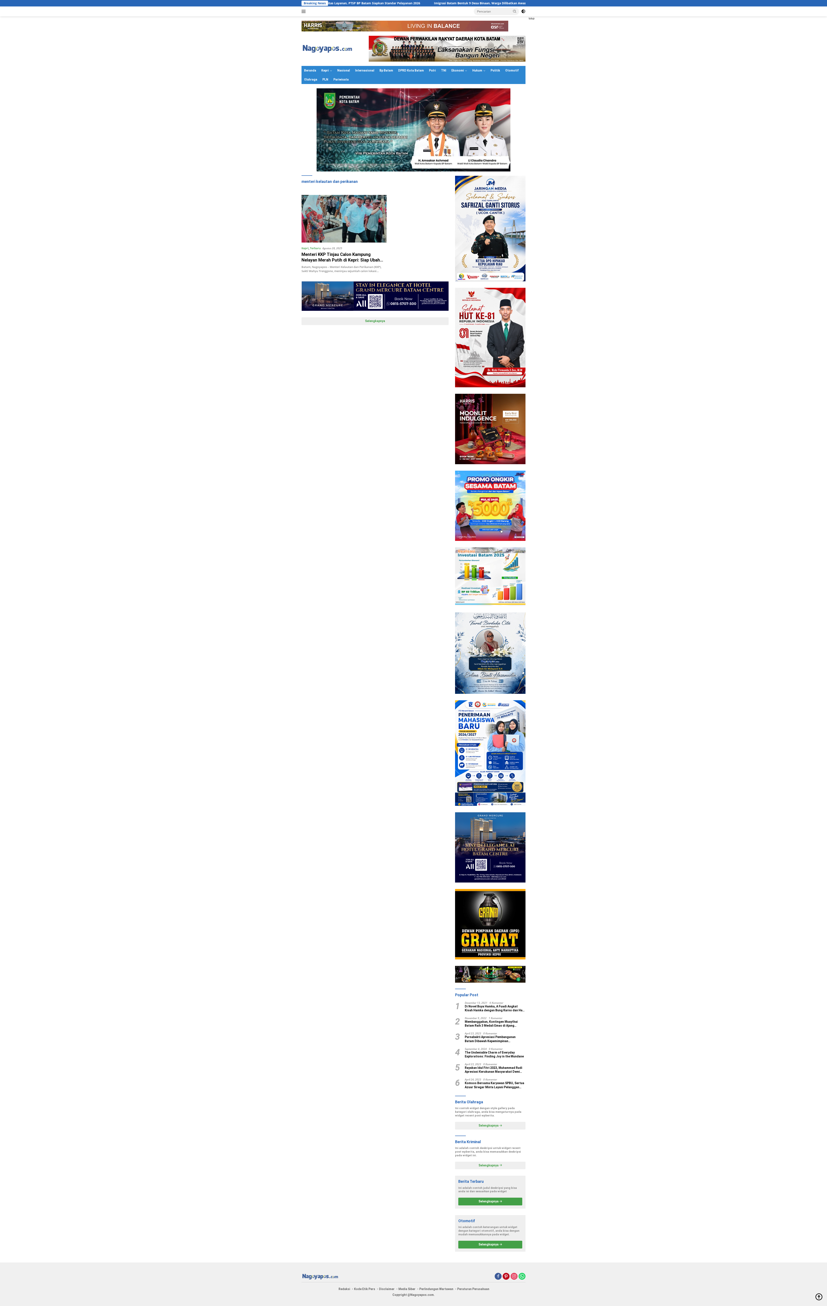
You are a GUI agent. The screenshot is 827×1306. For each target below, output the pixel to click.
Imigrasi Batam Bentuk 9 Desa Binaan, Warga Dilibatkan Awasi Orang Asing (378, 3)
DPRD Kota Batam (411, 70)
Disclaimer (387, 1289)
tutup (532, 18)
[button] (514, 11)
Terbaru (315, 248)
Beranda (310, 70)
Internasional (364, 70)
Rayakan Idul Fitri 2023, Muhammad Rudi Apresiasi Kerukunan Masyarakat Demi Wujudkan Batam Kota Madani (493, 1070)
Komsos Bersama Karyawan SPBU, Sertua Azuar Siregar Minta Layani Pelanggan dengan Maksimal (494, 1085)
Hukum (477, 70)
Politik (495, 70)
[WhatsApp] (522, 1276)
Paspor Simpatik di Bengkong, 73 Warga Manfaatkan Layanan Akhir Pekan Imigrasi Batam (515, 3)
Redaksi (344, 1289)
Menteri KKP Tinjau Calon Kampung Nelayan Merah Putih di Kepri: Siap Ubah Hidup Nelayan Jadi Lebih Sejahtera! (341, 260)
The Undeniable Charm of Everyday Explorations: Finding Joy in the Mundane (494, 1054)
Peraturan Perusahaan (473, 1289)
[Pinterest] (506, 1276)
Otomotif (512, 70)
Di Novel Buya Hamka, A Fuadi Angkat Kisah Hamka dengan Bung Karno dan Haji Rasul (494, 1008)
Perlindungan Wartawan (436, 1289)
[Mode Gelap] (523, 11)
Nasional (343, 70)
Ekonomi (457, 70)
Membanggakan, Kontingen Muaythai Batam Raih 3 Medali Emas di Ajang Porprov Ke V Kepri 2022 (491, 1023)
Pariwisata (341, 79)
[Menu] (304, 11)
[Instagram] (514, 1276)
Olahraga (310, 79)
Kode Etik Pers (364, 1289)
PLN (325, 79)
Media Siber (406, 1289)
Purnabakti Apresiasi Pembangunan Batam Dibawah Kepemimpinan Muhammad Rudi (490, 1039)
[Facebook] (498, 1276)
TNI (443, 70)
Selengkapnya (375, 321)
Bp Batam (386, 70)
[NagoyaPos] (328, 48)
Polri (432, 70)
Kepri (325, 70)
